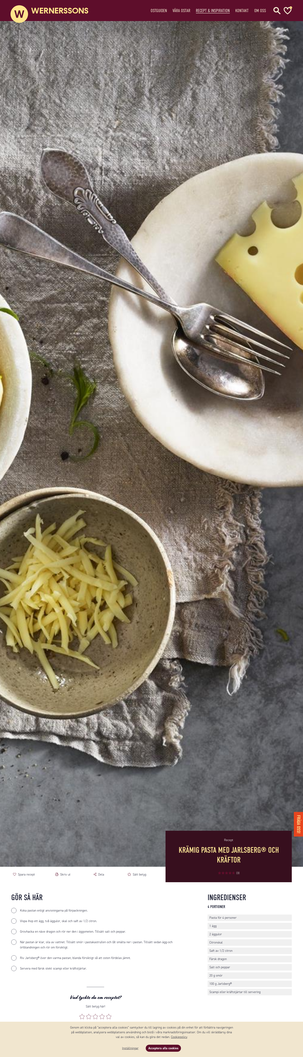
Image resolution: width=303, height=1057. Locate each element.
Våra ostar (181, 10)
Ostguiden (159, 10)
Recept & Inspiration (213, 10)
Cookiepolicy (179, 1037)
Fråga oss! (298, 824)
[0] (287, 10)
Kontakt (242, 10)
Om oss (260, 10)
